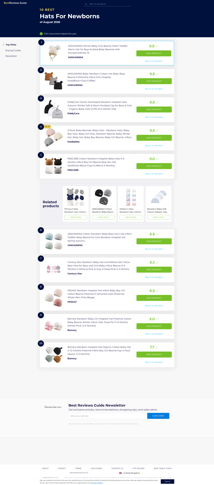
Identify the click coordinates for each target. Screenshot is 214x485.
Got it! (167, 481)
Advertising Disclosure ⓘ (79, 473)
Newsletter (11, 56)
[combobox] (107, 4)
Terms (78, 468)
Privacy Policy (97, 483)
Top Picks (11, 44)
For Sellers (139, 468)
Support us (117, 468)
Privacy (62, 468)
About (45, 468)
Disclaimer (96, 468)
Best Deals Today (163, 468)
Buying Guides (13, 50)
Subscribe (158, 416)
